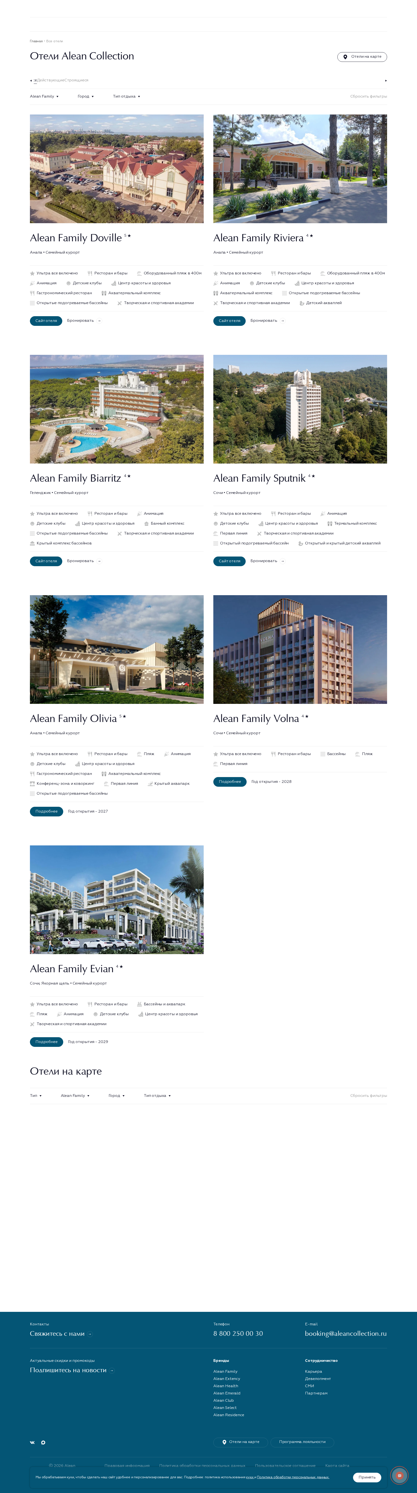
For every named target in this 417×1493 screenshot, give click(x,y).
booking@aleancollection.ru (346, 1334)
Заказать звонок (279, 9)
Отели (101, 24)
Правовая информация (127, 1466)
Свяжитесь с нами (57, 1334)
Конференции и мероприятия (266, 24)
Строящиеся (76, 80)
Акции (308, 24)
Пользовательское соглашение (285, 1466)
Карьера (329, 24)
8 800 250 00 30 (234, 9)
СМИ (309, 1386)
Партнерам (316, 1393)
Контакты (405, 24)
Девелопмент (127, 24)
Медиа (221, 24)
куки (250, 1477)
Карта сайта (337, 1466)
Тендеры (196, 24)
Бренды (81, 24)
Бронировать (80, 321)
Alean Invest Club (163, 24)
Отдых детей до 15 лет (366, 24)
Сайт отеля (46, 321)
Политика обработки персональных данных (202, 1466)
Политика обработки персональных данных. (293, 1477)
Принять (367, 1477)
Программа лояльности (302, 1442)
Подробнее (46, 812)
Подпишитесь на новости (68, 1370)
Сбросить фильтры (368, 97)
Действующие (50, 80)
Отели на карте (366, 57)
